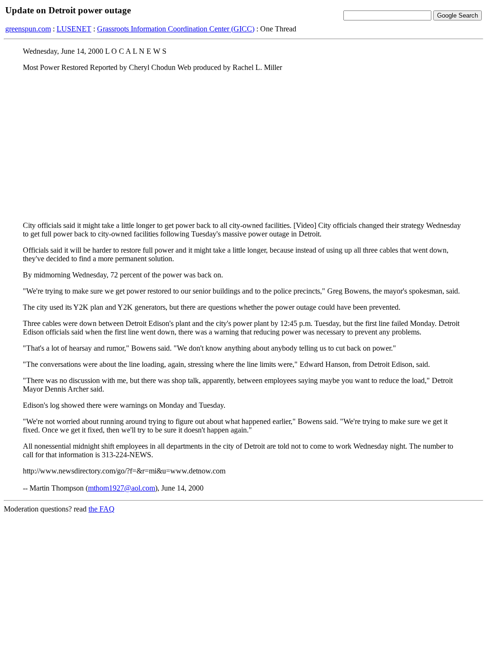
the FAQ (101, 509)
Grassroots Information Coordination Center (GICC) (175, 29)
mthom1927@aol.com (121, 488)
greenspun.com (28, 29)
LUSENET (74, 29)
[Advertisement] (243, 146)
